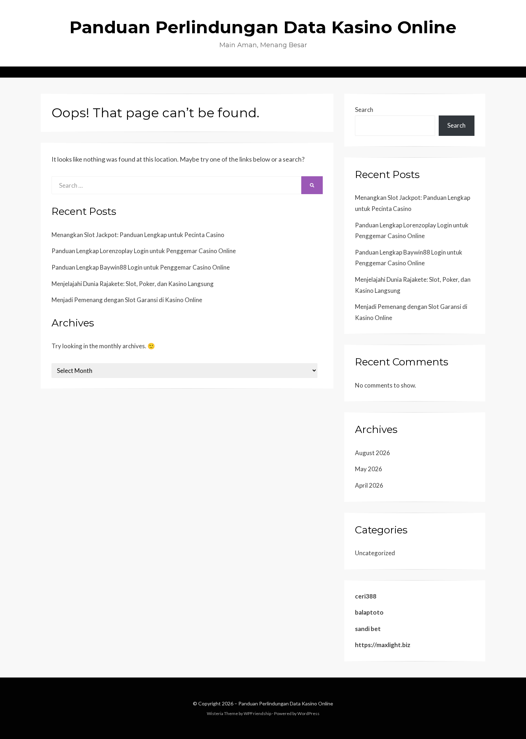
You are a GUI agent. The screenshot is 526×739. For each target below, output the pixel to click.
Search (364, 109)
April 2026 (369, 485)
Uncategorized (375, 553)
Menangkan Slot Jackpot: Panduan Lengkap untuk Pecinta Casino (138, 234)
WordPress (308, 713)
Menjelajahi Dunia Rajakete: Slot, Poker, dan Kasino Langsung (133, 283)
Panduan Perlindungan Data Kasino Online (263, 27)
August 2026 (372, 453)
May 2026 (368, 469)
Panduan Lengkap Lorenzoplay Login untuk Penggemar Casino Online (144, 251)
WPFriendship (257, 713)
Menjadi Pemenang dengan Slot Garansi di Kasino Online (127, 300)
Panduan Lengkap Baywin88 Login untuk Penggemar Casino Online (141, 267)
